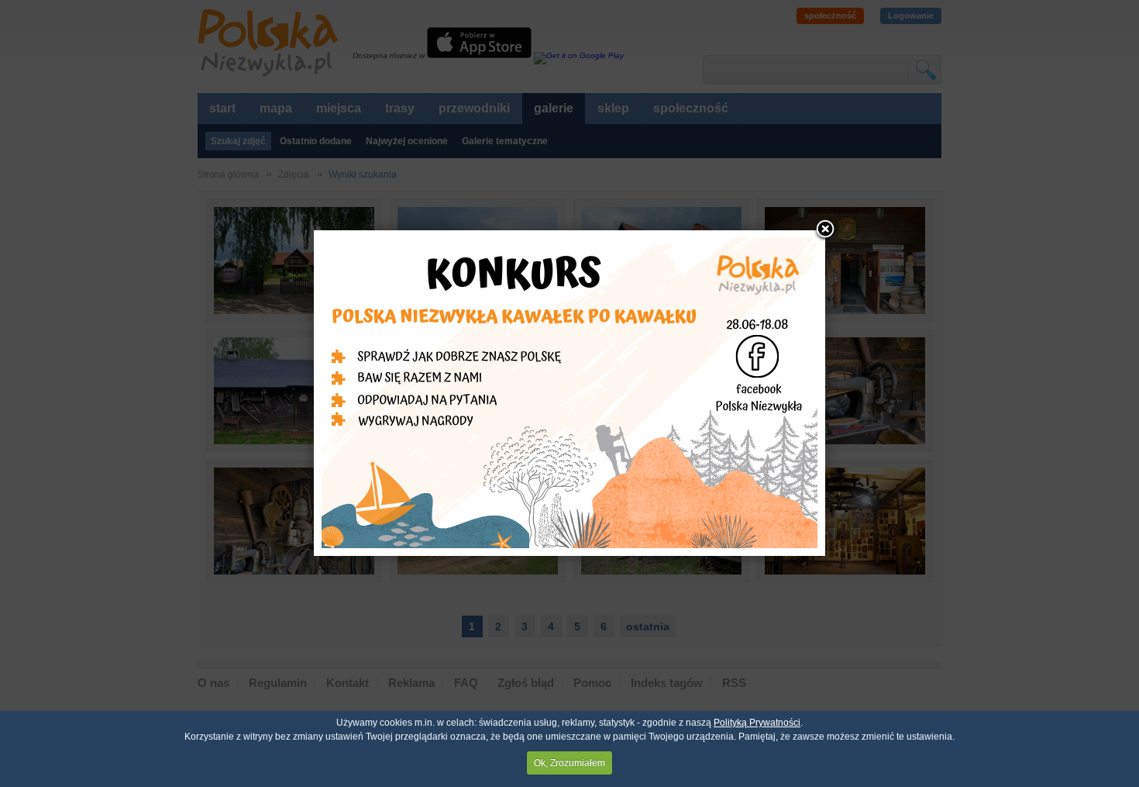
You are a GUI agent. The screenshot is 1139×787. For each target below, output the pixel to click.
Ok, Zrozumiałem (569, 763)
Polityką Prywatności (757, 722)
